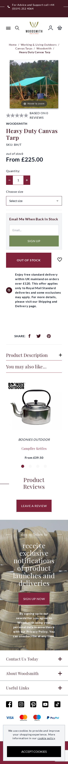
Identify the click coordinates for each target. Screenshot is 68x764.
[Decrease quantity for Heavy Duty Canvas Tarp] (9, 180)
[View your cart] (59, 28)
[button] (22, 466)
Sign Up (34, 241)
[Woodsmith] (34, 28)
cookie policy (46, 738)
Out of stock (29, 260)
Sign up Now (34, 599)
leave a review (34, 506)
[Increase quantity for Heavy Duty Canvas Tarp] (26, 180)
